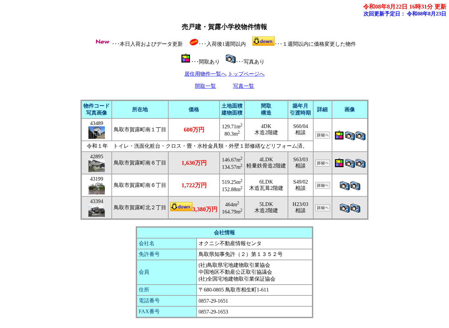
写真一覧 (243, 86)
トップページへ (246, 74)
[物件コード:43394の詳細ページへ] (322, 209)
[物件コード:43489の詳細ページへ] (322, 136)
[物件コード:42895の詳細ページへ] (322, 164)
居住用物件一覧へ (205, 74)
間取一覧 (205, 86)
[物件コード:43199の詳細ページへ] (322, 187)
